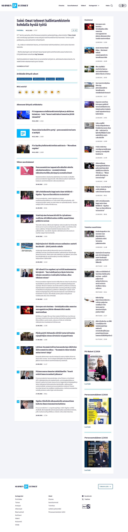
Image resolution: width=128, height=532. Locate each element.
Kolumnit (18, 522)
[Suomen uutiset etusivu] (12, 5)
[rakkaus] (52, 92)
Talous (17, 502)
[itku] (32, 92)
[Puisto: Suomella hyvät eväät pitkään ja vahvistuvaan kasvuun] (89, 191)
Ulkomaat (18, 509)
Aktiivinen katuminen (24, 79)
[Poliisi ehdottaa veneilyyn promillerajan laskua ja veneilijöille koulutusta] (89, 152)
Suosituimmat (72, 5)
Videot (83, 5)
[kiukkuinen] (39, 92)
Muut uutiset (19, 512)
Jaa (73, 30)
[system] (123, 6)
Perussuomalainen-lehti (56, 512)
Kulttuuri (18, 515)
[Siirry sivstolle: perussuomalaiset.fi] (97, 506)
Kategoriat (93, 5)
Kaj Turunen (50, 79)
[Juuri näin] (20, 92)
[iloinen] (26, 92)
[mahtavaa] (45, 92)
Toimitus (51, 506)
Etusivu (61, 5)
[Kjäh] (58, 92)
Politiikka (20, 30)
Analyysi (18, 506)
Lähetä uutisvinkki (54, 509)
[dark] (120, 6)
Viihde (17, 525)
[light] (125, 6)
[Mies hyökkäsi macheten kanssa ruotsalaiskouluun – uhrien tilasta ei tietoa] (89, 72)
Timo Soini (59, 79)
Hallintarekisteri (39, 79)
